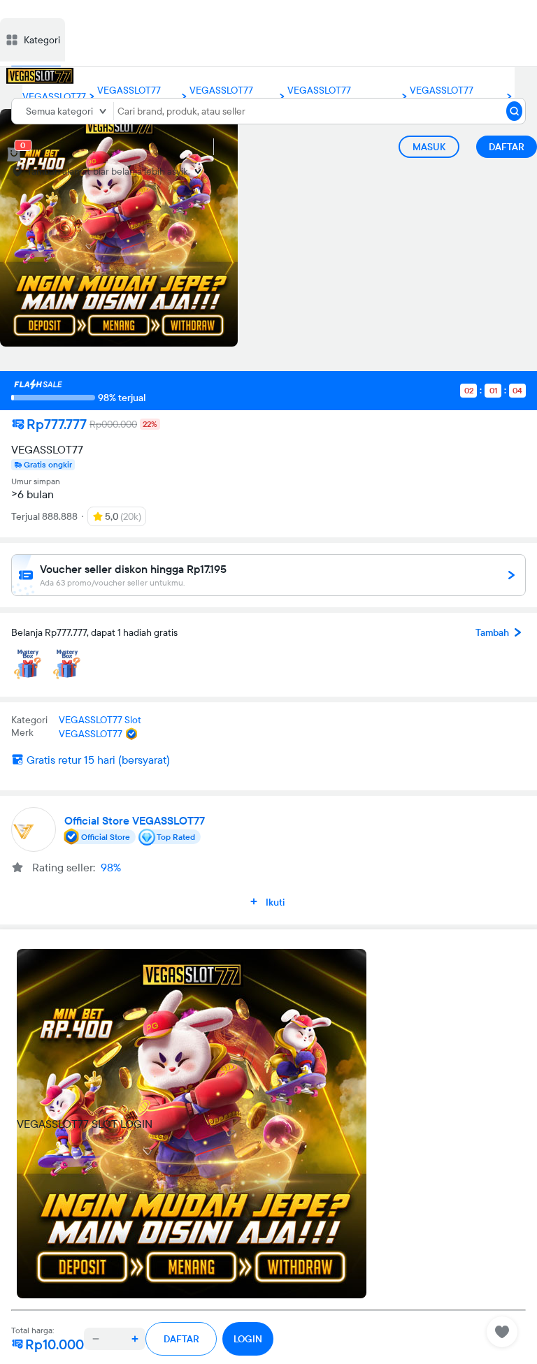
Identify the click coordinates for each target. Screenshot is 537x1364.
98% (111, 867)
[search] (514, 111)
